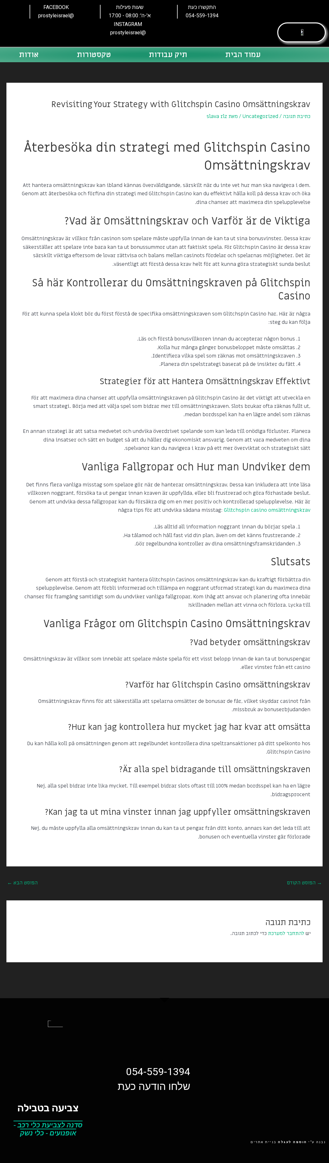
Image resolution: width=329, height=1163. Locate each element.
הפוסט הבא (22, 882)
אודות (29, 55)
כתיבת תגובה (296, 116)
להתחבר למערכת (286, 933)
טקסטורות (94, 55)
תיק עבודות (168, 55)
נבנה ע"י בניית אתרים (288, 1142)
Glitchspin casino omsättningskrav (267, 510)
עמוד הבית (243, 55)
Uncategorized (260, 116)
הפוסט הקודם (304, 882)
